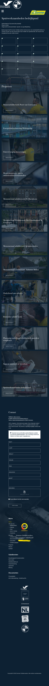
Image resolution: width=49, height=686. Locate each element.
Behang (10, 567)
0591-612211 (16, 417)
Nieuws (10, 546)
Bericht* (11, 478)
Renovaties (11, 560)
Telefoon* (11, 454)
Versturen (15, 505)
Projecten (11, 544)
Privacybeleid (12, 576)
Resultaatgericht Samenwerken (16, 558)
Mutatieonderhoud (13, 562)
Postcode (11, 460)
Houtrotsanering (13, 563)
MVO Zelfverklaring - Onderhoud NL (17, 578)
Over (11, 529)
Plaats (10, 466)
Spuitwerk (11, 565)
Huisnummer (12, 472)
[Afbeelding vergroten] (9, 41)
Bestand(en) (12, 488)
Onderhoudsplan (14, 542)
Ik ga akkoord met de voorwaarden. (19, 499)
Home (10, 522)
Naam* (10, 441)
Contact (11, 548)
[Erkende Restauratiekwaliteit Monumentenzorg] (17, 4)
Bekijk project (9, 110)
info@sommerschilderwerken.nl (20, 418)
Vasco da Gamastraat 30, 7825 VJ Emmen (22, 420)
